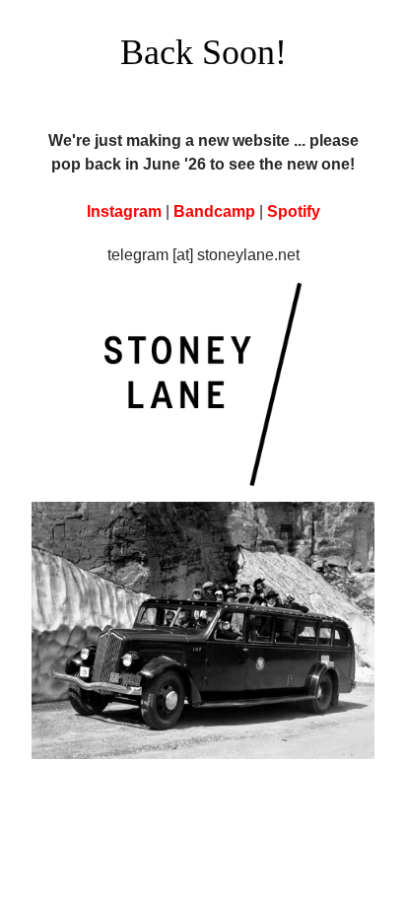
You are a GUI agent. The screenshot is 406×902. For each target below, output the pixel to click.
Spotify (293, 211)
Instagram (124, 211)
